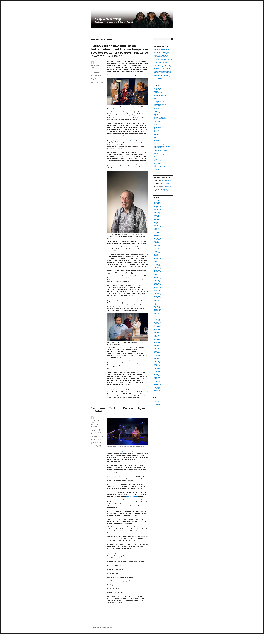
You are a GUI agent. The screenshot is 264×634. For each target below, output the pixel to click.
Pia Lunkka (156, 136)
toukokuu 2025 (157, 219)
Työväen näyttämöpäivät (159, 166)
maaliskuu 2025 (157, 222)
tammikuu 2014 (157, 357)
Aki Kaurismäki (157, 88)
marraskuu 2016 (157, 322)
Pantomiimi (156, 133)
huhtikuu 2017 (157, 318)
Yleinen (155, 170)
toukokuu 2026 (157, 203)
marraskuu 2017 (157, 312)
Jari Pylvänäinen (94, 432)
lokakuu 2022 (157, 260)
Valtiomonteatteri (158, 169)
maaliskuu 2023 (157, 254)
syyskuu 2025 (157, 213)
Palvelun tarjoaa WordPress (108, 627)
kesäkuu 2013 (157, 365)
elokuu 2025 (156, 215)
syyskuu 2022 (157, 261)
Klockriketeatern (157, 110)
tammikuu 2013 (157, 372)
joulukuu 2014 (157, 345)
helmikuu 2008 (157, 388)
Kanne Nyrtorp (94, 73)
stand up (156, 143)
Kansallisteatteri (157, 105)
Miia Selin (97, 75)
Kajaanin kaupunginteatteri (160, 104)
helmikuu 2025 (157, 223)
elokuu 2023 (156, 248)
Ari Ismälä (156, 91)
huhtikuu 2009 (157, 387)
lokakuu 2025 (157, 212)
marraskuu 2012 (157, 374)
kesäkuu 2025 (157, 218)
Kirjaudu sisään (157, 400)
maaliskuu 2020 (157, 284)
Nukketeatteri (157, 130)
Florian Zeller (99, 71)
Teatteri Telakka (157, 163)
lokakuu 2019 (157, 289)
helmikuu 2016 (157, 329)
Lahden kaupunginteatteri (160, 118)
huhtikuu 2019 (157, 293)
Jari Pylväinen (98, 430)
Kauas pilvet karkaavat (132, 496)
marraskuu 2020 (157, 278)
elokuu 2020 (156, 283)
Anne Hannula (157, 89)
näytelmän (128, 141)
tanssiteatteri (157, 153)
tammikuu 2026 (157, 209)
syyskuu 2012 (157, 377)
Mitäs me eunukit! (164, 189)
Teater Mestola (157, 157)
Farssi (155, 98)
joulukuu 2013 (157, 358)
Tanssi (155, 152)
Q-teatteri (156, 139)
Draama (92, 69)
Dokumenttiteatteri (158, 92)
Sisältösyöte (156, 401)
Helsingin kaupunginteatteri (160, 101)
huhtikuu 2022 (157, 267)
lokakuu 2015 (157, 335)
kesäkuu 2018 (157, 304)
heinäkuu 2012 (157, 380)
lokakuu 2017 (156, 313)
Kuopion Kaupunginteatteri (160, 117)
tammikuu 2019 (157, 297)
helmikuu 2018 (157, 310)
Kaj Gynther (156, 102)
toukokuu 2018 (157, 306)
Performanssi (157, 134)
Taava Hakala (98, 79)
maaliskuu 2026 (157, 206)
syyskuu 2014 (157, 349)
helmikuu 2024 (157, 239)
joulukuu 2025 (157, 210)
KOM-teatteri (157, 113)
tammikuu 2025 (157, 225)
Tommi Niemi (100, 446)
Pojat (99, 440)
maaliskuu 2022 (157, 268)
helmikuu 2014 (157, 355)
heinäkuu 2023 (157, 250)
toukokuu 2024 (157, 235)
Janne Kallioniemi (96, 72)
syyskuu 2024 (157, 229)
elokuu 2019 (156, 291)
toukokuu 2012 (157, 383)
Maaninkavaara (157, 123)
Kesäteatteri (156, 108)
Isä (91, 72)
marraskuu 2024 (157, 226)
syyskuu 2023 (157, 247)
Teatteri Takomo (157, 162)
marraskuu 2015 (157, 333)
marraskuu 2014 (157, 346)
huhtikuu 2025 (157, 221)
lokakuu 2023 (157, 245)
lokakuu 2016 (157, 323)
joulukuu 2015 (157, 332)
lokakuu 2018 (157, 300)
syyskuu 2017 (157, 315)
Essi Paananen (94, 429)
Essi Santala (156, 97)
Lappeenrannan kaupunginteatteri (162, 120)
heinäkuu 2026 (157, 202)
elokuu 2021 (156, 276)
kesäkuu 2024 (157, 234)
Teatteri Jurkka (157, 160)
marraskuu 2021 (157, 271)
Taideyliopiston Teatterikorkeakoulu (162, 146)
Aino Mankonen (94, 426)
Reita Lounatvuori (97, 76)
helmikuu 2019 (157, 296)
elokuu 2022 (156, 263)
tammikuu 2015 (157, 344)
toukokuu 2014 (157, 352)
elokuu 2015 (156, 338)
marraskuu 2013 (157, 359)
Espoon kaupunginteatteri (160, 95)
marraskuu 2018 (157, 299)
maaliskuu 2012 (157, 384)
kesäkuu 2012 (157, 381)
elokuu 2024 (156, 231)
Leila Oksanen (99, 436)
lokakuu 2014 (157, 348)
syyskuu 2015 (157, 336)
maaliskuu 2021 (157, 277)
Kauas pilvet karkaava (159, 107)
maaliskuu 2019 (157, 294)
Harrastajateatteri (158, 100)
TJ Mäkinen (97, 82)
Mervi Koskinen (97, 439)
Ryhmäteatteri (157, 140)
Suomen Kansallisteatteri (159, 144)
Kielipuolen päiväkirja (95, 65)
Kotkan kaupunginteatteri (160, 115)
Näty (155, 128)
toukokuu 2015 (157, 339)
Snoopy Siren (98, 445)
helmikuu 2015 (157, 342)
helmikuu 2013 (157, 371)
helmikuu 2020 (157, 286)
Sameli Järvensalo (95, 442)
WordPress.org (157, 404)
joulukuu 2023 (157, 242)
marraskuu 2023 (157, 244)
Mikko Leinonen (94, 440)
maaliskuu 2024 (157, 238)
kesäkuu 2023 (157, 251)
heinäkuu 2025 (157, 216)
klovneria (156, 111)
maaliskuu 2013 (157, 370)
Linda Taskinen (94, 438)
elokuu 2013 (156, 364)
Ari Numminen (98, 427)
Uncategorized (157, 167)
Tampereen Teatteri (158, 147)
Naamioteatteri (157, 127)
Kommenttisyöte (157, 403)
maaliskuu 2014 (157, 354)
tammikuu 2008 (157, 390)
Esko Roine (93, 71)
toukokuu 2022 (157, 265)
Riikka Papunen (94, 78)
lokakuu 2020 (157, 280)
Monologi (156, 124)
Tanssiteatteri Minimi (159, 154)
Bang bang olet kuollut (164, 190)
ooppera (156, 131)
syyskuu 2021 (157, 274)
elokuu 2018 (156, 303)
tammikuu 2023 (157, 257)
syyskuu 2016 (157, 325)
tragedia (156, 165)
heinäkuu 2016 (157, 326)
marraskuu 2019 (157, 287)
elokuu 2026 (156, 200)
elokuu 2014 (156, 351)
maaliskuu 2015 (157, 341)
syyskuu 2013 (157, 362)
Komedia (156, 114)
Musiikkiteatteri (94, 424)
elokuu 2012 (156, 378)
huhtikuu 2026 (157, 205)
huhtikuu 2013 (157, 368)
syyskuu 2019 (157, 290)
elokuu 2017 (156, 316)
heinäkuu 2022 (157, 264)
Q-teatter (156, 137)
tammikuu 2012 (157, 386)
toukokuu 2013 (157, 367)
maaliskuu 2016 (157, 328)
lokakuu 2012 (157, 375)
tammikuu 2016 (157, 331)
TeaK (155, 156)
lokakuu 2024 (157, 228)
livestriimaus (157, 121)
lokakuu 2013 (157, 361)
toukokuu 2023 (157, 252)
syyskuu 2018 (157, 302)
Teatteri (155, 159)
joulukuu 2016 (157, 320)
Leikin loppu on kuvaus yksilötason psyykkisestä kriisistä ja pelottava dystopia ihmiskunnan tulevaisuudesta (162, 70)
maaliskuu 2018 (157, 309)
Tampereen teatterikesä (159, 149)
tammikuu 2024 (157, 241)
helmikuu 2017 (157, 319)
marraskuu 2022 (157, 258)
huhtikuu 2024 (157, 237)
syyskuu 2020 (157, 281)
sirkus (155, 141)
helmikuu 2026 (157, 208)
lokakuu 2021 (157, 273)
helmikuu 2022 (157, 270)
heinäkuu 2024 (157, 232)
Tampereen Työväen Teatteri (160, 150)
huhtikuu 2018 (157, 307)
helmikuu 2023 (157, 255)
